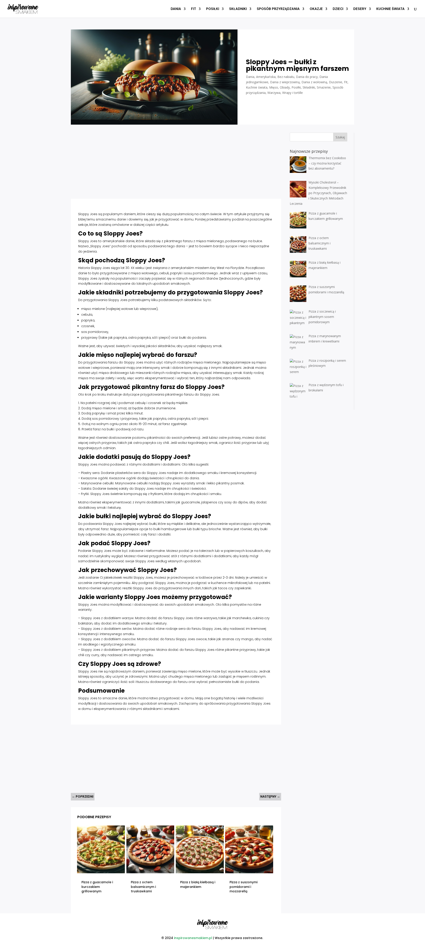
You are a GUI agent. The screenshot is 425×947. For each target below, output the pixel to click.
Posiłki (212, 9)
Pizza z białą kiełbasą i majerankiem (197, 884)
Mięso (273, 87)
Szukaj (340, 137)
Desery (359, 9)
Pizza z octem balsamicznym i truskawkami (143, 886)
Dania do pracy (307, 77)
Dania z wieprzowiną (285, 82)
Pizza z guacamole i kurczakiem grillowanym (97, 886)
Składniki (238, 9)
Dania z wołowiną (314, 82)
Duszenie (335, 82)
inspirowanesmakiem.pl (193, 938)
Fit (193, 9)
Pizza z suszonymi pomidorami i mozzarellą (243, 886)
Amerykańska (266, 77)
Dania (176, 9)
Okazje (316, 9)
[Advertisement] (159, 163)
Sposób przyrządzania (278, 9)
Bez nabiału (285, 77)
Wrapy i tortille (292, 93)
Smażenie (324, 87)
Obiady (285, 87)
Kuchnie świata (390, 9)
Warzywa (273, 93)
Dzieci (338, 9)
